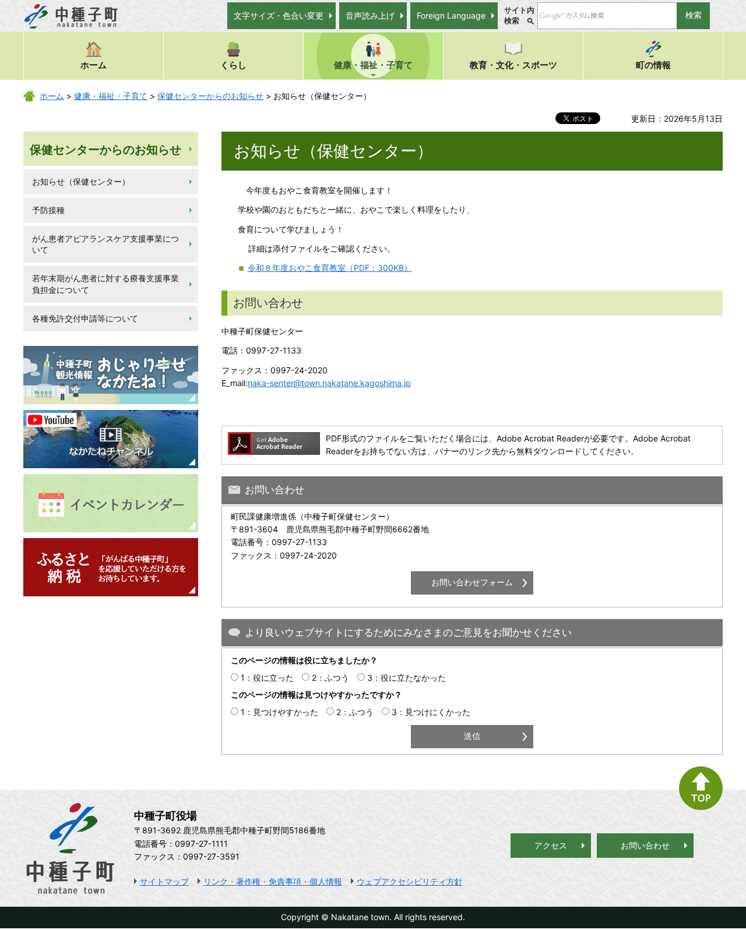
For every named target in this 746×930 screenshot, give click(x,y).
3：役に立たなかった (406, 678)
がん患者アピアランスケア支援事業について (105, 244)
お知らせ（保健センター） (81, 181)
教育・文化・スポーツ (513, 64)
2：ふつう (330, 678)
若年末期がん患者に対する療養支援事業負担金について (105, 284)
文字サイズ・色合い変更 (278, 15)
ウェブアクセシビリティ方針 (410, 881)
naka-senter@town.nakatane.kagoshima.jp (329, 383)
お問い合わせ (645, 845)
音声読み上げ (370, 15)
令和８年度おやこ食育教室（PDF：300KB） (330, 268)
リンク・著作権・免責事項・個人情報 (272, 881)
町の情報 (653, 64)
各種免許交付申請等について (85, 318)
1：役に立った (267, 678)
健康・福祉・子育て (373, 64)
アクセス (550, 845)
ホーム (93, 64)
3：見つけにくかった (431, 712)
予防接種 (48, 210)
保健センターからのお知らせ (210, 96)
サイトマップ (164, 881)
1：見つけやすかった (279, 712)
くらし (233, 64)
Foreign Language (451, 15)
